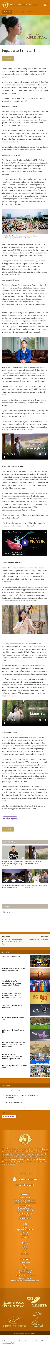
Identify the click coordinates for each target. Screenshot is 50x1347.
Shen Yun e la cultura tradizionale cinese (25, 1281)
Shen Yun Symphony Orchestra (25, 1203)
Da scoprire (25, 1259)
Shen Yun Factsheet (25, 1208)
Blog (19, 1090)
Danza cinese (25, 1262)
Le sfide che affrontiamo (25, 1211)
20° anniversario (25, 1198)
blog (25, 1251)
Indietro (7, 11)
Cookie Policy (10, 1343)
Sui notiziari (25, 1237)
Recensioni (25, 1235)
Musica (25, 1265)
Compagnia (25, 1194)
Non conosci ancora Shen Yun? (25, 1200)
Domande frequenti (25, 1218)
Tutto (5, 1090)
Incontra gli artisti (25, 1216)
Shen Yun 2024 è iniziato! (38, 939)
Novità (25, 1246)
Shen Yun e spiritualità (25, 1213)
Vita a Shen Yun (25, 1205)
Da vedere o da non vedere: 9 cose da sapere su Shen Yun (12, 941)
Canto (25, 1268)
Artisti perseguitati (10, 818)
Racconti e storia (25, 1278)
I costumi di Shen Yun (25, 1270)
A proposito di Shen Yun (25, 1230)
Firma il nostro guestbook (25, 1185)
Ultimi (25, 1227)
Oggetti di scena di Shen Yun (25, 1275)
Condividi (8, 58)
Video (25, 1224)
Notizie (16, 11)
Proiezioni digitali (25, 1273)
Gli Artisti (25, 1232)
